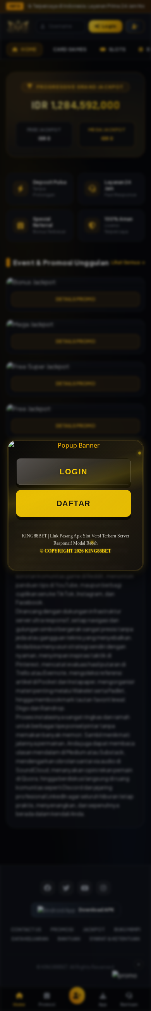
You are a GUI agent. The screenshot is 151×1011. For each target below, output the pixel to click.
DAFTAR (74, 503)
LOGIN (74, 471)
